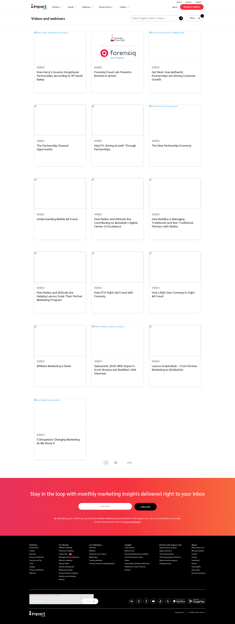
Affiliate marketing (65, 547)
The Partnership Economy (134, 557)
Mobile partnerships (66, 570)
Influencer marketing (66, 551)
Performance (33, 547)
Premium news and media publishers (102, 563)
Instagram (138, 601)
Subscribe (145, 506)
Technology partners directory (170, 557)
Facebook (146, 601)
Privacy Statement (132, 521)
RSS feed (167, 601)
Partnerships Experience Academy (136, 554)
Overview (92, 547)
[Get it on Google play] (197, 601)
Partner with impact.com (170, 545)
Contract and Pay (35, 560)
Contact (188, 2)
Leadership (195, 560)
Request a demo (192, 6)
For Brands (64, 545)
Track (31, 563)
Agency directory (165, 551)
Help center (196, 570)
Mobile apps (93, 557)
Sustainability (196, 567)
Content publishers (95, 560)
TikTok (160, 601)
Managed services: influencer (69, 557)
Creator (32, 551)
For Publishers (95, 545)
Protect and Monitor (36, 570)
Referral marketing (65, 560)
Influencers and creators (97, 554)
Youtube (153, 601)
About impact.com (198, 547)
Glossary (127, 570)
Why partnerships (198, 551)
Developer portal (165, 563)
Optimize (32, 573)
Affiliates (92, 551)
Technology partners (166, 554)
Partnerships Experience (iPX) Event (137, 563)
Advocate (32, 554)
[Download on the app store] (179, 601)
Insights (128, 545)
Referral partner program (168, 560)
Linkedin (131, 601)
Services (62, 579)
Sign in (174, 7)
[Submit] (181, 18)
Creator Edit (63, 554)
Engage (32, 567)
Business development (66, 567)
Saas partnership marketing (68, 573)
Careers (194, 557)
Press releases (129, 547)
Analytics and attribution (67, 576)
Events (127, 560)
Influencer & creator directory (135, 567)
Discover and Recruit (36, 557)
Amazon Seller (64, 563)
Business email (37, 601)
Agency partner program (168, 547)
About (194, 545)
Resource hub (129, 551)
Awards (194, 563)
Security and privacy (199, 573)
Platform (33, 545)
